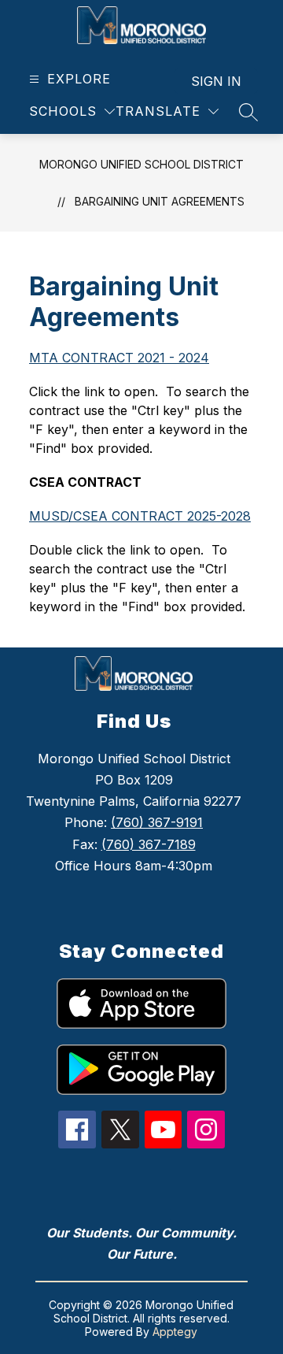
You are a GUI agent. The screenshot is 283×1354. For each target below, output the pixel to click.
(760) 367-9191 (157, 822)
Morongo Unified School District (141, 164)
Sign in (216, 81)
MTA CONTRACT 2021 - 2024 (119, 357)
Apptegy (175, 1331)
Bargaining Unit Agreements (159, 201)
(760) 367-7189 (148, 844)
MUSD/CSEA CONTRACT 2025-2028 (140, 516)
